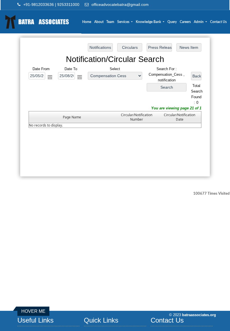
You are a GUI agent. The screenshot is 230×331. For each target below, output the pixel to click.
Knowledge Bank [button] (149, 22)
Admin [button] (199, 22)
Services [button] (123, 22)
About (99, 22)
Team (110, 22)
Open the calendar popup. (50, 77)
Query (172, 22)
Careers (185, 22)
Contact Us (218, 22)
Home (86, 22)
